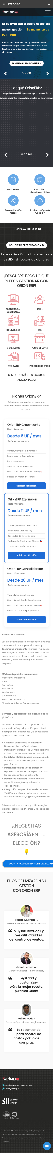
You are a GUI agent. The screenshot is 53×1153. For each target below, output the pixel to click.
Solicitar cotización (26, 489)
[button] (26, 63)
